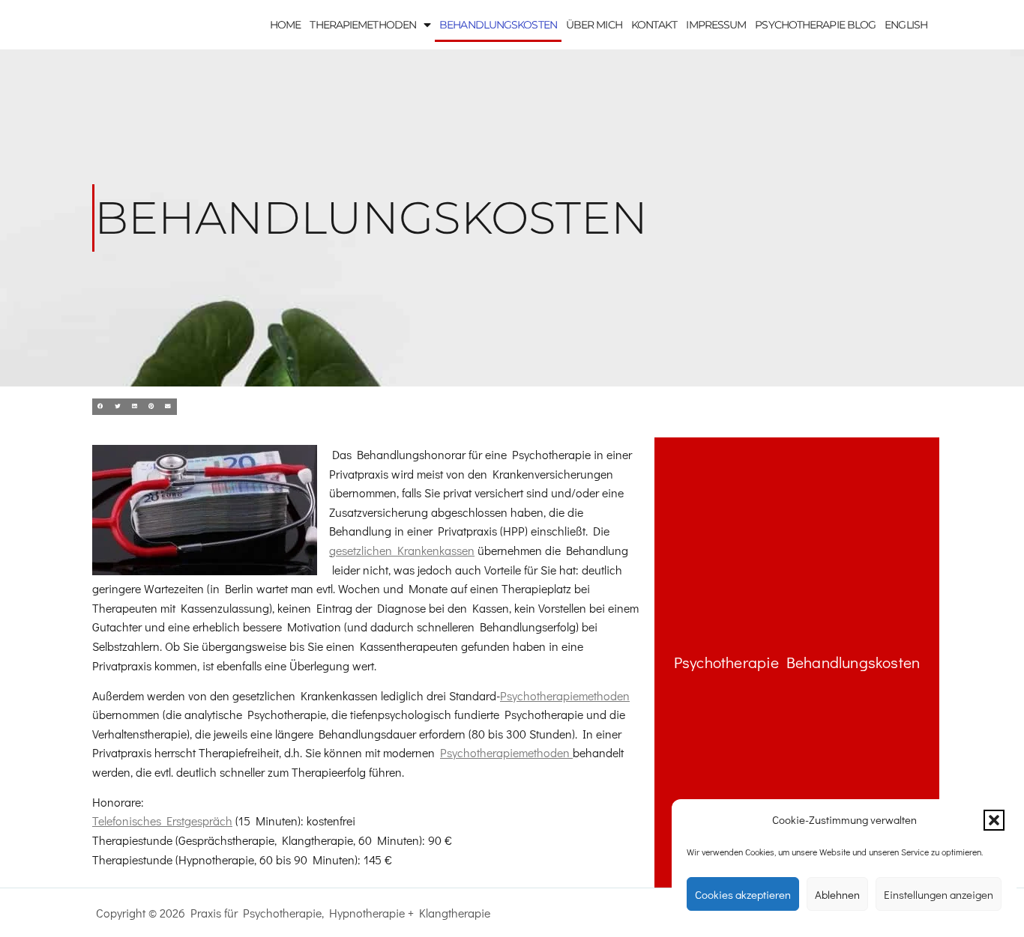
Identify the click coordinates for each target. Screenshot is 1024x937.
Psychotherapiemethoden (565, 695)
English (906, 24)
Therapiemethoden (363, 24)
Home (285, 24)
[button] (994, 820)
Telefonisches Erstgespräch (162, 820)
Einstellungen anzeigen (938, 894)
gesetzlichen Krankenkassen (402, 550)
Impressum (716, 24)
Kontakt (654, 24)
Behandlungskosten (498, 24)
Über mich (594, 24)
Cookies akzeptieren (743, 894)
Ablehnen (837, 894)
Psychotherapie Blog (815, 24)
